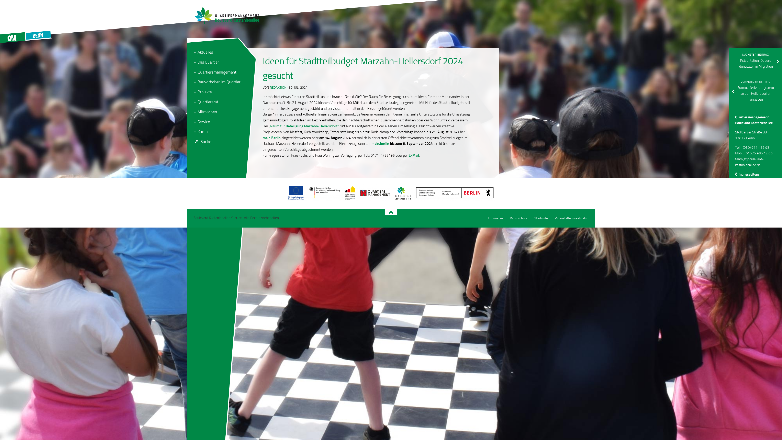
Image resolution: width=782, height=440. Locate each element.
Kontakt (204, 131)
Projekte (205, 91)
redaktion (278, 87)
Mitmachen (207, 111)
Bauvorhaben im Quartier (219, 81)
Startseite (541, 218)
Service (204, 121)
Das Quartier (208, 62)
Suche (206, 141)
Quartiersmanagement (217, 72)
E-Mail (413, 155)
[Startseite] (229, 15)
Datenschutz (518, 218)
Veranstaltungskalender (571, 218)
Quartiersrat (208, 101)
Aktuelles (205, 52)
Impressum (495, 218)
